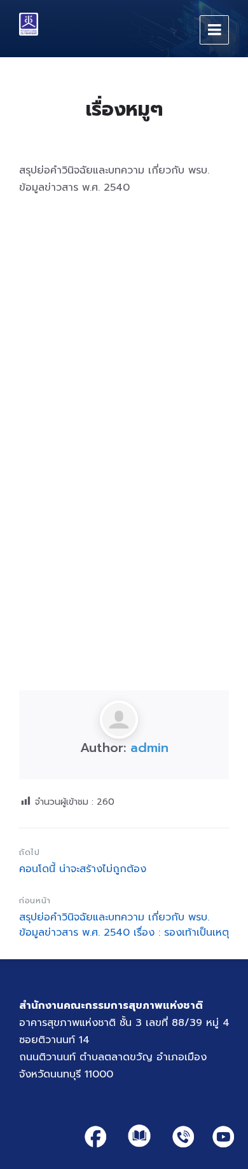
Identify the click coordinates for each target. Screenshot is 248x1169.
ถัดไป (29, 852)
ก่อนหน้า (35, 900)
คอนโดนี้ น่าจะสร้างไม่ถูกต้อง (82, 869)
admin (149, 747)
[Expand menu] (214, 29)
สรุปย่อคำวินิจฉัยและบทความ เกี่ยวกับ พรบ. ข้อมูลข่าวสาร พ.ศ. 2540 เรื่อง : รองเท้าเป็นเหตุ (124, 925)
